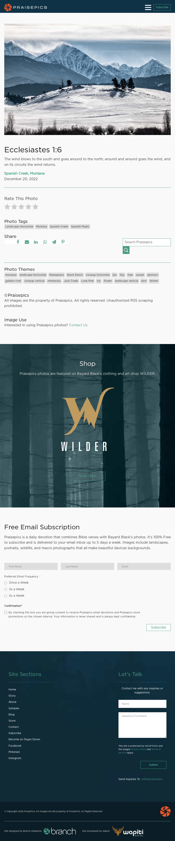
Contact (14, 727)
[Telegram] (54, 242)
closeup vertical (34, 281)
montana (41, 226)
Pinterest (14, 752)
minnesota (54, 281)
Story (12, 695)
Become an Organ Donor (24, 739)
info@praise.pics (152, 779)
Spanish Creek (59, 226)
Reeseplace (56, 275)
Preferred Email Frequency (21, 576)
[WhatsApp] (45, 242)
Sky (122, 275)
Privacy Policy (138, 749)
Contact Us (78, 325)
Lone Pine (87, 281)
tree (130, 275)
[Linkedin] (36, 242)
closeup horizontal (97, 275)
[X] (8, 242)
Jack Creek (71, 281)
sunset (140, 275)
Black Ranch (75, 275)
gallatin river (13, 281)
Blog (12, 714)
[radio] (7, 208)
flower (108, 281)
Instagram (15, 758)
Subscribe (162, 7)
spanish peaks (80, 226)
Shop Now (87, 476)
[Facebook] (18, 242)
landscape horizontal (19, 226)
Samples (14, 708)
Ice (99, 281)
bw (115, 275)
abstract (152, 275)
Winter (154, 281)
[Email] (27, 242)
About (12, 702)
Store (12, 720)
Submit (153, 764)
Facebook (15, 746)
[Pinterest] (63, 242)
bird (143, 281)
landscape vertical (126, 281)
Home (12, 689)
